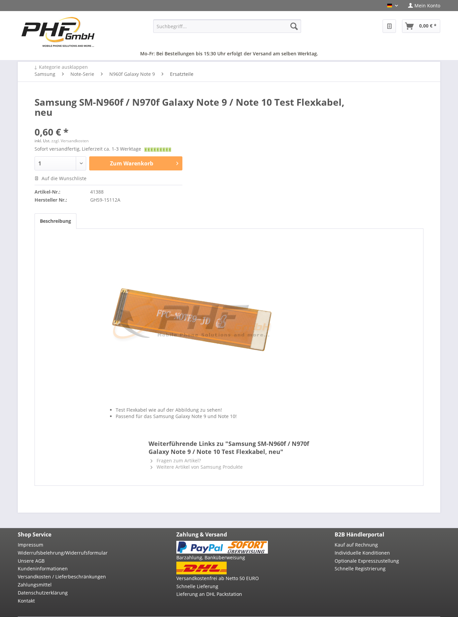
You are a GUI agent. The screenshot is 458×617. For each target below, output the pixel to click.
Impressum (30, 545)
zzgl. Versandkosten (70, 141)
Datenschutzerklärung (43, 592)
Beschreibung (55, 221)
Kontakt (26, 601)
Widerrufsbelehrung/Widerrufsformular (63, 553)
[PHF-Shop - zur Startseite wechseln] (58, 32)
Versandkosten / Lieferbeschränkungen (62, 576)
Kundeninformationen (43, 568)
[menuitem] (421, 5)
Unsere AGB (31, 561)
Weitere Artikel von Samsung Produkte (199, 467)
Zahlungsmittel (35, 584)
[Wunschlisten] (389, 26)
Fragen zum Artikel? (178, 460)
